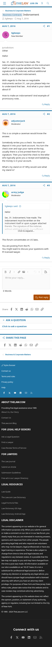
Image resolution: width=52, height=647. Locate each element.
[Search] (48, 3)
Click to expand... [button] (26, 230)
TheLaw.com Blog (8, 423)
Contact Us (6, 417)
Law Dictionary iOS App (11, 508)
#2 (48, 113)
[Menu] (4, 3)
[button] (5, 272)
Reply (47, 104)
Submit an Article (8, 467)
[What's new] (42, 3)
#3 (48, 185)
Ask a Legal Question (10, 436)
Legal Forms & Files (9, 503)
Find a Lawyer (7, 442)
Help (3, 387)
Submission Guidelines (11, 472)
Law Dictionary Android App (13, 514)
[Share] (44, 26)
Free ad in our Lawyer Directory (14, 478)
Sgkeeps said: (11, 206)
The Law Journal (8, 461)
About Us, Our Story (10, 412)
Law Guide (5, 491)
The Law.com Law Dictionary (13, 497)
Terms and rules (8, 376)
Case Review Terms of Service (13, 448)
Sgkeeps (9, 18)
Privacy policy (7, 382)
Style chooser (9, 365)
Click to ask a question (14, 326)
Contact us (6, 371)
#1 (48, 26)
